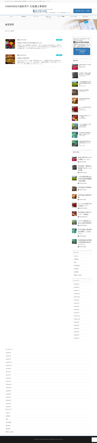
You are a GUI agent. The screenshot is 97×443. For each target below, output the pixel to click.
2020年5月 (76, 335)
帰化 (75, 262)
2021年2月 (76, 309)
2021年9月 (76, 300)
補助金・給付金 (78, 275)
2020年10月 (77, 319)
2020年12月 (77, 316)
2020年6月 (76, 331)
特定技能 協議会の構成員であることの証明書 (85, 168)
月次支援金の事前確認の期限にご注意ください (85, 232)
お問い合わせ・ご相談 (83, 10)
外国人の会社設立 (23, 58)
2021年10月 (77, 296)
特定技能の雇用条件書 (85, 98)
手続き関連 (76, 265)
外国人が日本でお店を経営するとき (29, 43)
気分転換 (76, 268)
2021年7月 (76, 303)
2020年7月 (76, 328)
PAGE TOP (93, 428)
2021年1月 (76, 312)
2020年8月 (76, 325)
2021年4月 (76, 306)
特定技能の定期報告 (84, 90)
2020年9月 (76, 322)
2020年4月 (76, 338)
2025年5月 (76, 284)
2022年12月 (77, 293)
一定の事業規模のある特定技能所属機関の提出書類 (85, 83)
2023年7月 (76, 290)
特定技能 (76, 272)
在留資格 (59, 39)
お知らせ (76, 256)
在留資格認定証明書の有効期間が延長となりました (85, 143)
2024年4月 (76, 287)
